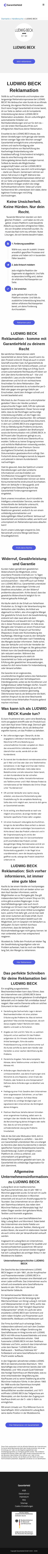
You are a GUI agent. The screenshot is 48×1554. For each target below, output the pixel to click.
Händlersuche (17, 18)
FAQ (24, 1499)
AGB (24, 1490)
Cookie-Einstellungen (24, 1506)
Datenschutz (24, 1493)
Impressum (24, 1496)
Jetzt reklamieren (24, 61)
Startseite (5, 18)
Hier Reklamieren (24, 962)
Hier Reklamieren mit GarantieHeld (24, 1424)
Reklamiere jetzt (24, 322)
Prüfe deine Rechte (24, 547)
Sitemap (24, 1503)
